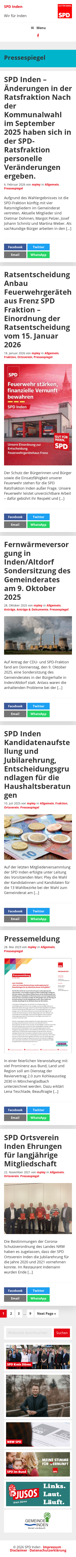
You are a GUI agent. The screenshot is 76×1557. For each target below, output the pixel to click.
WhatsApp (38, 255)
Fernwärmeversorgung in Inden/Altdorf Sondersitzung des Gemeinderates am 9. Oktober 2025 (37, 570)
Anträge (9, 609)
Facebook (15, 247)
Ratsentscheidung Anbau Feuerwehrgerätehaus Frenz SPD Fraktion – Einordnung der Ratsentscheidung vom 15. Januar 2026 (38, 309)
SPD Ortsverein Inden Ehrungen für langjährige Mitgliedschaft (33, 1150)
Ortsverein (24, 357)
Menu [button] (41, 28)
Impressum (52, 1547)
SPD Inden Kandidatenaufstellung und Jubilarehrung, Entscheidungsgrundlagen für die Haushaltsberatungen (37, 764)
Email (15, 255)
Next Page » (46, 1314)
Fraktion (10, 357)
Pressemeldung (32, 939)
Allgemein (52, 184)
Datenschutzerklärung (48, 1550)
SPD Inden (13, 6)
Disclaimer (18, 1550)
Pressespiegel (13, 188)
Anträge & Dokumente (32, 609)
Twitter (38, 247)
